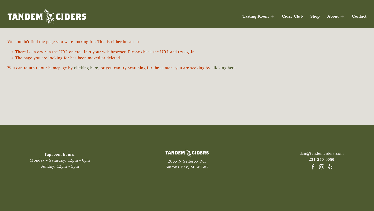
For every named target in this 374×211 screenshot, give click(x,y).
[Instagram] (321, 167)
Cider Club (292, 16)
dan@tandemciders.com (322, 153)
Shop (315, 16)
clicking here (86, 67)
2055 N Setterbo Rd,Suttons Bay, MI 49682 (187, 164)
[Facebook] (313, 167)
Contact (359, 16)
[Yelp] (330, 167)
